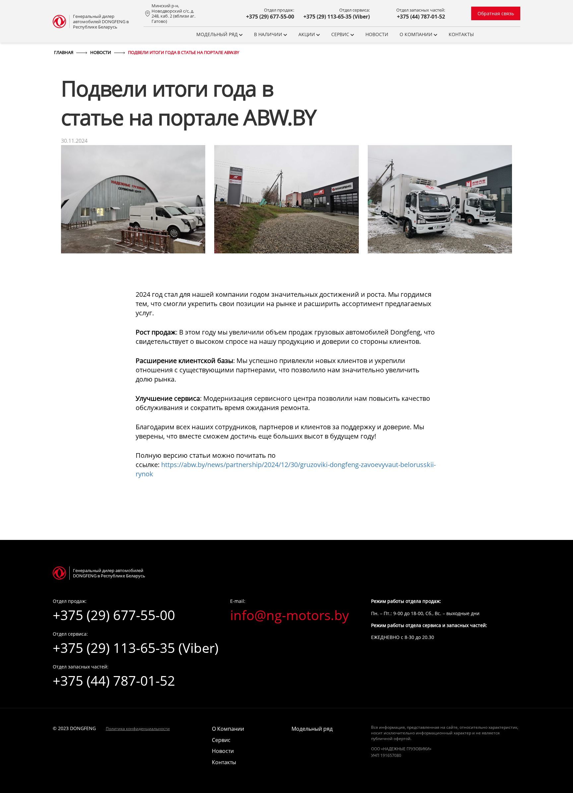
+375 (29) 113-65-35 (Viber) (336, 16)
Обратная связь (496, 13)
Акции (307, 34)
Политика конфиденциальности (138, 728)
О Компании (228, 728)
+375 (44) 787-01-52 (421, 16)
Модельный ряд (217, 34)
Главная (63, 52)
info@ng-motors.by (289, 615)
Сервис (340, 34)
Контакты (461, 34)
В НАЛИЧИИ (269, 34)
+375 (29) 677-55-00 (270, 16)
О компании (417, 34)
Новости (376, 34)
